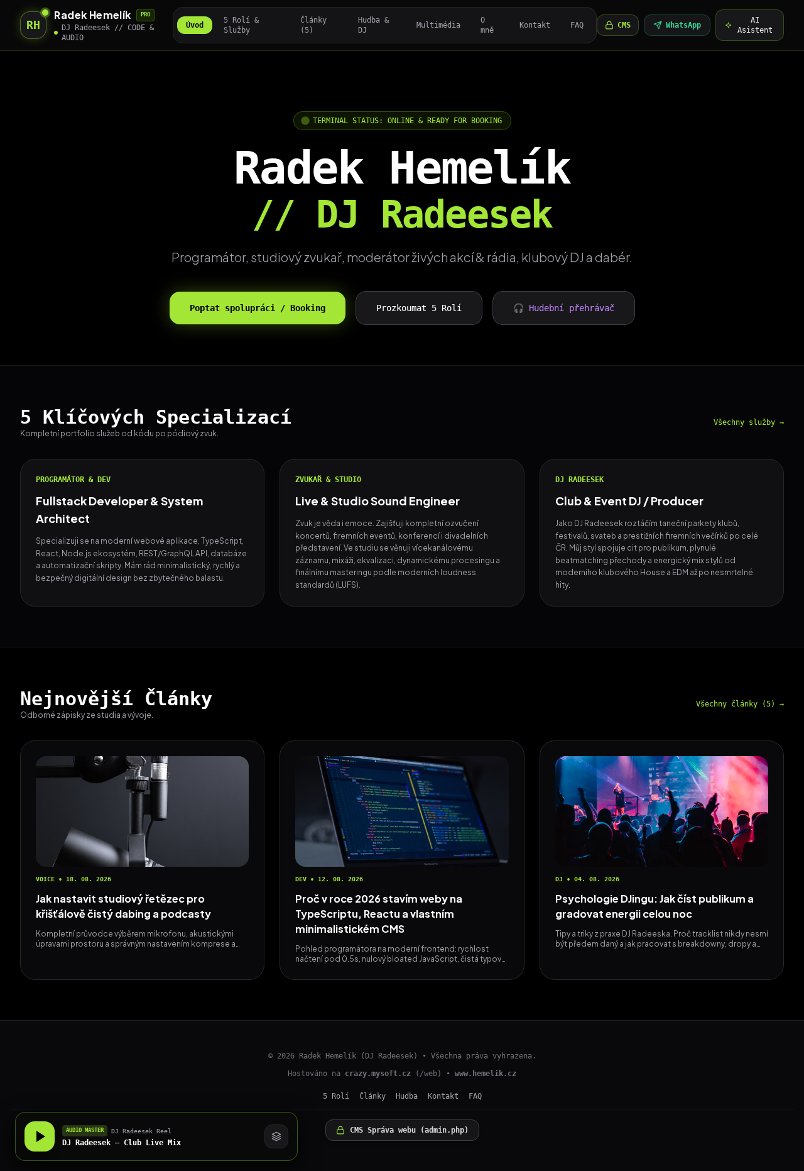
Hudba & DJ (373, 25)
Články (372, 1096)
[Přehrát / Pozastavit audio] (39, 1136)
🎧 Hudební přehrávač (563, 308)
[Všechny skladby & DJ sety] (276, 1136)
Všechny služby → (749, 422)
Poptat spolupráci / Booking (257, 308)
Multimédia (438, 25)
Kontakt (534, 25)
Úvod (195, 25)
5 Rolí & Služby (241, 25)
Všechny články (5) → (740, 704)
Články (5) (313, 25)
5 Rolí (336, 1096)
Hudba (407, 1096)
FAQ (577, 25)
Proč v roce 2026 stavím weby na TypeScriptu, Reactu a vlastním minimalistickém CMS (378, 913)
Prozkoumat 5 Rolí (419, 308)
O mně (487, 25)
